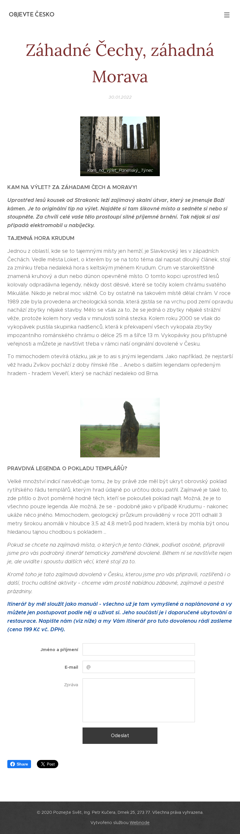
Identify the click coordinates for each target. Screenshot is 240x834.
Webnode (140, 822)
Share (22, 764)
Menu (227, 14)
